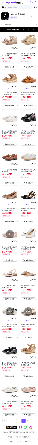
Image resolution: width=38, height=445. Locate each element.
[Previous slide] (2, 40)
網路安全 (12, 442)
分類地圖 (26, 442)
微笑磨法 (35, 29)
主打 (3, 29)
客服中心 (11, 437)
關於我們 (18, 437)
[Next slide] (17, 40)
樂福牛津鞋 (24, 29)
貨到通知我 (28, 144)
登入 (32, 3)
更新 (33, 432)
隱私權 (19, 442)
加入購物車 (10, 67)
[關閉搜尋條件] (6, 7)
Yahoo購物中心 (14, 2)
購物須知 (26, 437)
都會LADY (30, 29)
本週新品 (7, 24)
